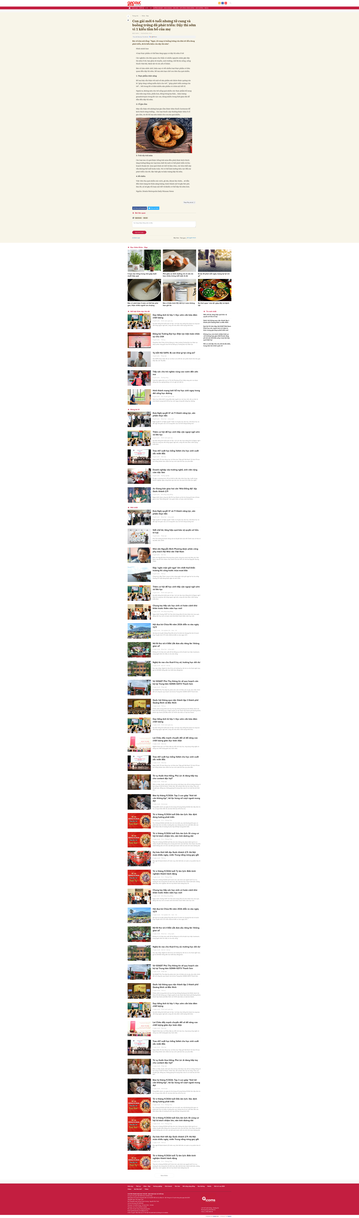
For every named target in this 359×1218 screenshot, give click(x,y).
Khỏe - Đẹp (148, 8)
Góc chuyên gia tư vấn (167, 396)
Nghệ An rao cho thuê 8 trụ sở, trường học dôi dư (176, 662)
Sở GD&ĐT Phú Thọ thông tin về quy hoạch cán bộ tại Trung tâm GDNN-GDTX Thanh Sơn (175, 682)
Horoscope (164, 804)
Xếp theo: (176, 238)
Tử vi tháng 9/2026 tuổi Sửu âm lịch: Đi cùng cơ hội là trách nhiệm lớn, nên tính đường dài (176, 834)
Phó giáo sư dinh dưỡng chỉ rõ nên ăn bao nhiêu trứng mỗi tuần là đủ (178, 275)
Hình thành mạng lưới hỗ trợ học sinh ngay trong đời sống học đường (176, 391)
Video (129, 1189)
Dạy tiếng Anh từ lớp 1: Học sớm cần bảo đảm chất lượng (175, 316)
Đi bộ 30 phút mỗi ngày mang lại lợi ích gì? (214, 275)
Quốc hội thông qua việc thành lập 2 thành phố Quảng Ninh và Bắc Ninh (175, 701)
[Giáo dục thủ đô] (134, 3)
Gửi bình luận (139, 232)
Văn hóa (176, 8)
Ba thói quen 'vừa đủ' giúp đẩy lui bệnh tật (213, 304)
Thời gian (183, 238)
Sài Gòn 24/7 (138, 1189)
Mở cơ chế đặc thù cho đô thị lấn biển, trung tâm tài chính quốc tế (217, 345)
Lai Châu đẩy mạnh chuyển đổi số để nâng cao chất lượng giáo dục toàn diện (175, 739)
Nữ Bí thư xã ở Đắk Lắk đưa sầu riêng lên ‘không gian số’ (176, 644)
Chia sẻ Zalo (154, 208)
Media (206, 8)
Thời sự (141, 8)
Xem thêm (164, 1175)
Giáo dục (135, 8)
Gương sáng (164, 377)
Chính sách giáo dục (167, 321)
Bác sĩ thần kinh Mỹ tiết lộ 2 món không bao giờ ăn (179, 304)
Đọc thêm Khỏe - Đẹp (139, 247)
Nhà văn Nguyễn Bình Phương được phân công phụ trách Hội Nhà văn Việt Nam (175, 550)
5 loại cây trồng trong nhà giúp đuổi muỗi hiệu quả (142, 275)
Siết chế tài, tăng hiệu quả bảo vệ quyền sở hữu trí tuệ (176, 531)
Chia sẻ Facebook (140, 208)
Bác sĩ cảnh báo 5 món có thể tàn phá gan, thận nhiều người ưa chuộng (143, 304)
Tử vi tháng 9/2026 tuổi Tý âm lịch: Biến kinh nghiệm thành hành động (174, 872)
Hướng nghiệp (158, 8)
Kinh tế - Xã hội (165, 665)
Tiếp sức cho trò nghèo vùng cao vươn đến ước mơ (175, 373)
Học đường (199, 8)
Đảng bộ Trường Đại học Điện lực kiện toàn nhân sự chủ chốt (176, 335)
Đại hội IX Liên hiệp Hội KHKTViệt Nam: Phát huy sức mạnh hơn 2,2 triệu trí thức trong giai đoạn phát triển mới (217, 328)
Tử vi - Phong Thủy (166, 820)
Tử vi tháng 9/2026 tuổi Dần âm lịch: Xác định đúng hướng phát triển (175, 815)
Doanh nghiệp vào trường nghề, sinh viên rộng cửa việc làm (175, 471)
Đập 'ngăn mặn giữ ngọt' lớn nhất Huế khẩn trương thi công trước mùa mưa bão (174, 569)
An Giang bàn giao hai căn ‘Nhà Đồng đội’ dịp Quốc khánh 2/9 (175, 490)
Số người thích (191, 237)
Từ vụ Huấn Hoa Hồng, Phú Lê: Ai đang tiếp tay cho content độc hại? (175, 777)
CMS (216, 1216)
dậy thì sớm (138, 218)
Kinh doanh (168, 8)
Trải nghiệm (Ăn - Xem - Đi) (169, 630)
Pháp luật (164, 356)
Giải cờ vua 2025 (219, 1186)
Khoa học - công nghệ (167, 419)
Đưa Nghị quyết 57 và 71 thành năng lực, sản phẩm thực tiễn (174, 414)
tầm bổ (145, 218)
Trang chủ (135, 16)
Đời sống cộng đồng (187, 8)
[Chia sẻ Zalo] (128, 20)
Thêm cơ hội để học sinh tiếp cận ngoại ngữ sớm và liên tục (176, 433)
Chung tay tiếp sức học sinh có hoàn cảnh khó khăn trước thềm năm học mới (175, 606)
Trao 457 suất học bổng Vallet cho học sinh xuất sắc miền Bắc (176, 452)
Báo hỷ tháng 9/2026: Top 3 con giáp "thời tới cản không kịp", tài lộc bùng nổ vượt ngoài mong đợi (176, 798)
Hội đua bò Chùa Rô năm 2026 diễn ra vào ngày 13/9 (176, 625)
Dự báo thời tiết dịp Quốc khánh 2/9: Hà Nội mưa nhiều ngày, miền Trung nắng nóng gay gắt (176, 853)
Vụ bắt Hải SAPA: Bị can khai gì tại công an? (174, 353)
